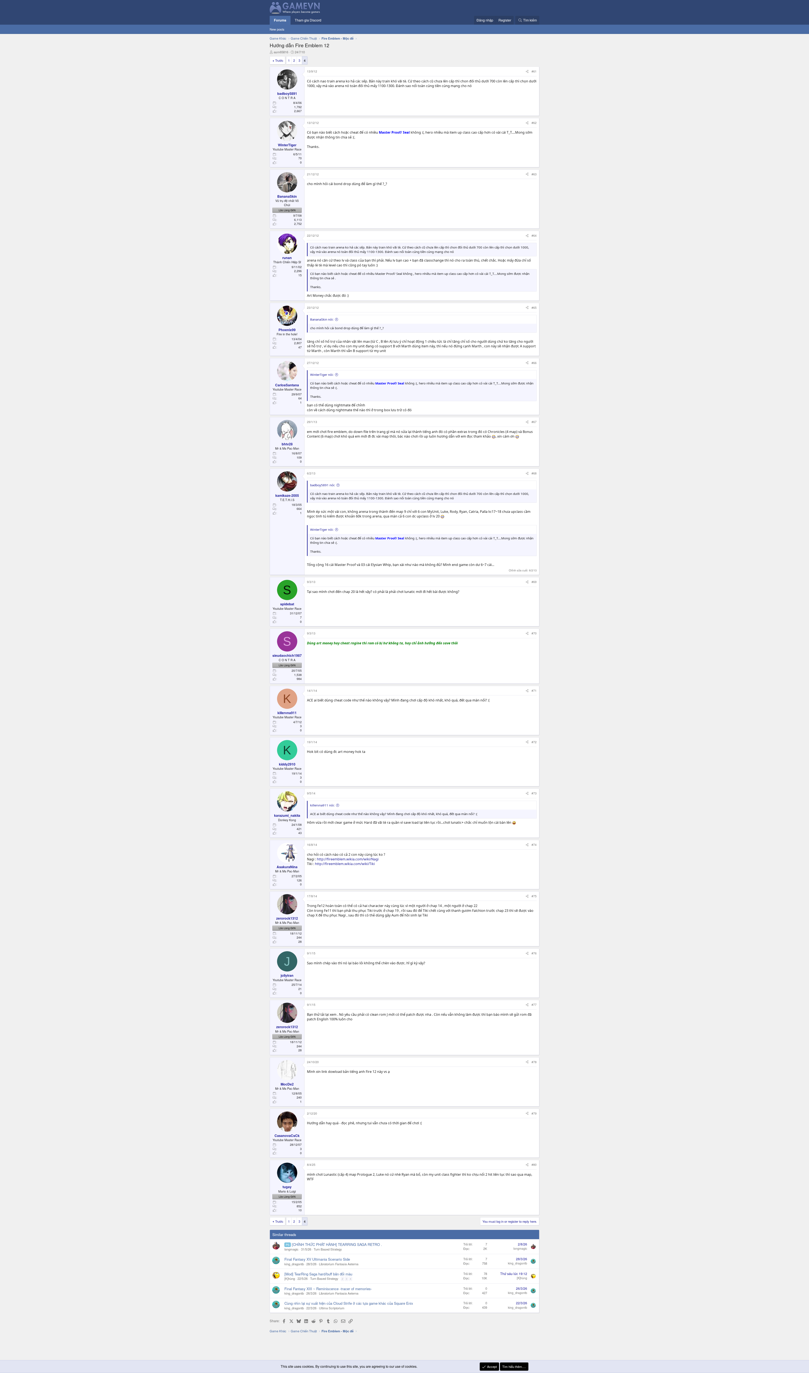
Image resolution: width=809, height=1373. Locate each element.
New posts (277, 29)
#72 (534, 742)
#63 (534, 174)
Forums (280, 20)
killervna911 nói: (322, 805)
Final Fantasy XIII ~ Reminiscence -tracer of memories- (328, 1288)
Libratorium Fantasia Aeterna (338, 1264)
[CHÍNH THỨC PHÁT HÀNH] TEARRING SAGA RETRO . (337, 1244)
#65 (534, 307)
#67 (534, 422)
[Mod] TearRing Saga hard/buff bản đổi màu (318, 1273)
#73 (534, 793)
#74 (534, 844)
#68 (534, 473)
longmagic (291, 1249)
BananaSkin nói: (322, 319)
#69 (534, 582)
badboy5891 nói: (322, 485)
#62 (534, 123)
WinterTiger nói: (322, 374)
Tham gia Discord (308, 20)
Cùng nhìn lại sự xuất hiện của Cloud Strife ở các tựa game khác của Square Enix (348, 1303)
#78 (534, 1062)
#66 (534, 363)
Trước (279, 60)
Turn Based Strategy (328, 1249)
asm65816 (281, 52)
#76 (534, 953)
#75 (534, 896)
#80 (534, 1164)
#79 (534, 1113)
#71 (534, 690)
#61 (534, 71)
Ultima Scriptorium (331, 1308)
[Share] (527, 71)
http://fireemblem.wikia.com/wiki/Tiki (345, 863)
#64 (534, 235)
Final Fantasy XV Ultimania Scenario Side (317, 1259)
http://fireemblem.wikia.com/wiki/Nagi (348, 859)
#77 (534, 1004)
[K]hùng (289, 1278)
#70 (534, 633)
